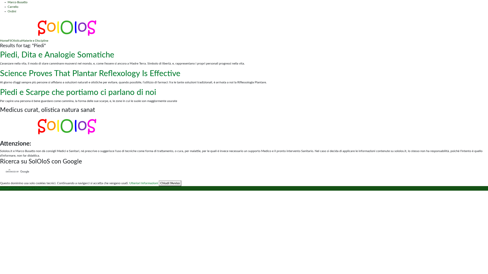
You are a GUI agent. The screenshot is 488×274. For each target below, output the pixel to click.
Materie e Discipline (35, 40)
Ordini (12, 11)
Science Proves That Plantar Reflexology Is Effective (90, 74)
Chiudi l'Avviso (170, 183)
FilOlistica (15, 40)
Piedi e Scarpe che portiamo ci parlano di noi (78, 92)
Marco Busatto (17, 2)
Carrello (13, 6)
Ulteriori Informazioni (143, 183)
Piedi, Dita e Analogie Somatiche (57, 55)
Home (4, 40)
